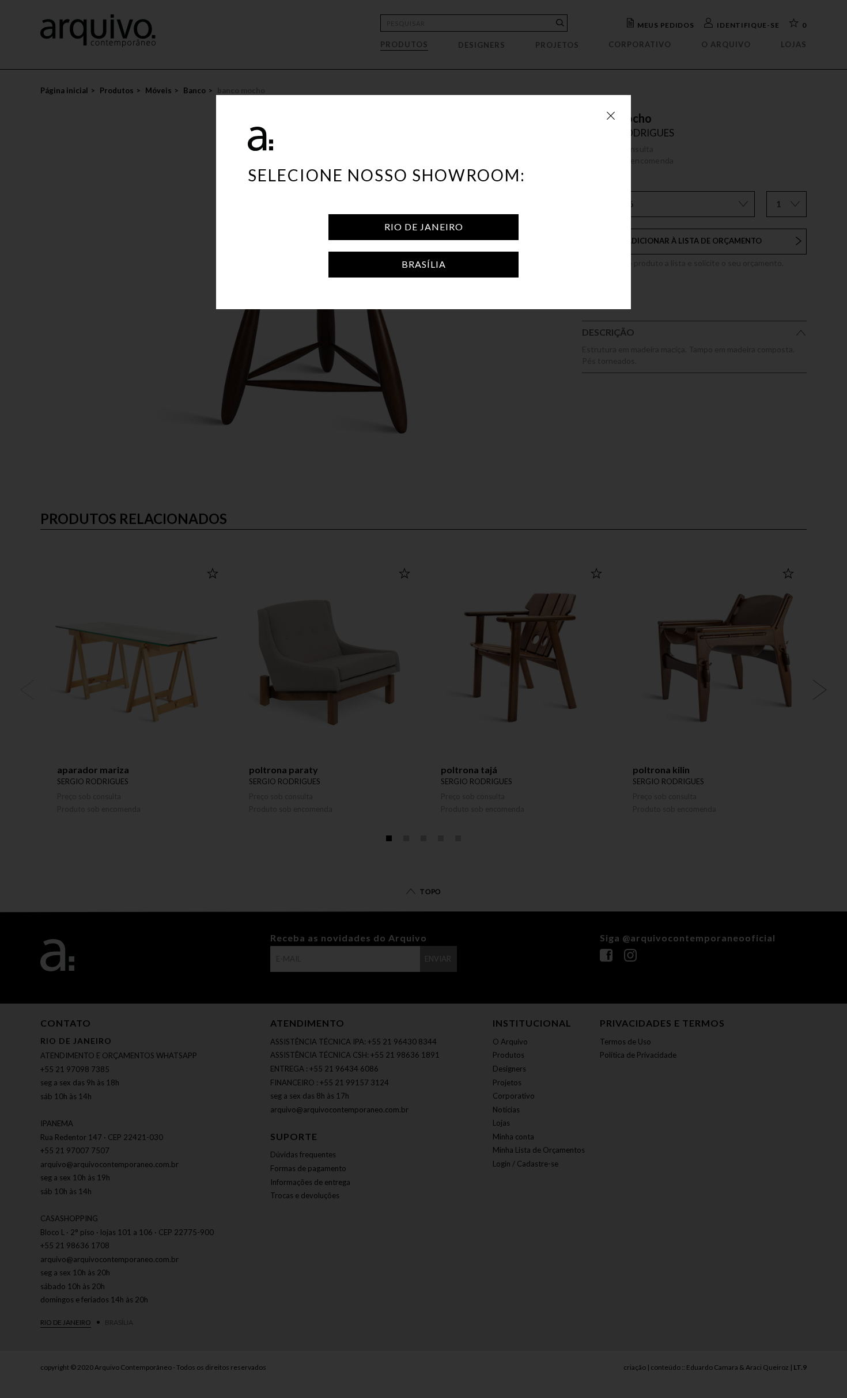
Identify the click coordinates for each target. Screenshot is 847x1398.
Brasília (424, 264)
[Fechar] (611, 115)
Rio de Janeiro (423, 226)
